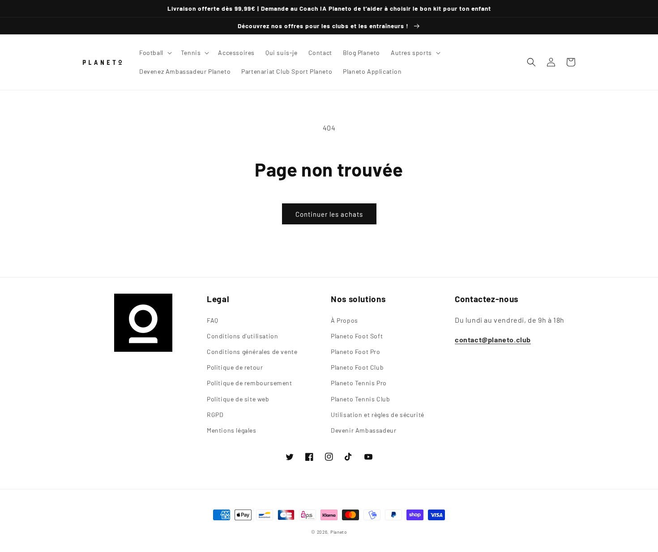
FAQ (212, 320)
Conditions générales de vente (252, 351)
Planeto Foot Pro (355, 351)
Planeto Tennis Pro (359, 383)
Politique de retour (235, 367)
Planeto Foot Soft (357, 336)
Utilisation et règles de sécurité (377, 414)
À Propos (344, 320)
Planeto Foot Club (357, 367)
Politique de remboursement (249, 383)
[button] (154, 52)
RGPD (215, 414)
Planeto (338, 532)
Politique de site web (238, 399)
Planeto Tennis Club (360, 399)
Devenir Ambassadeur (363, 430)
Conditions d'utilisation (242, 336)
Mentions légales (231, 430)
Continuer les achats (329, 214)
